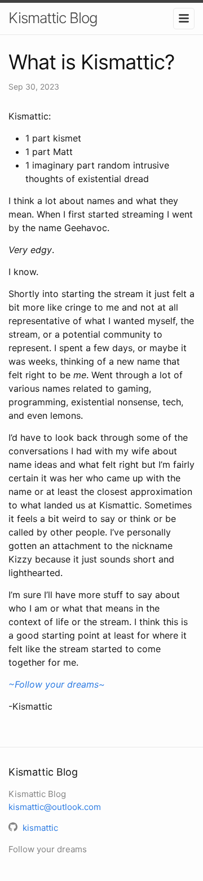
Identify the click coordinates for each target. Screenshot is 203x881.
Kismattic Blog (53, 17)
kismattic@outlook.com (54, 807)
